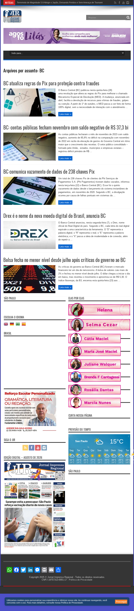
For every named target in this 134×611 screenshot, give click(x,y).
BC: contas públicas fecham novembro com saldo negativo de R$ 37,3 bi (65, 127)
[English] (7, 325)
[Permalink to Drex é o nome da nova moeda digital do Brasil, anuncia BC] (29, 248)
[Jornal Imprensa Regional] (12, 20)
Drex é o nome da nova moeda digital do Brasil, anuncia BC (54, 215)
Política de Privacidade (80, 579)
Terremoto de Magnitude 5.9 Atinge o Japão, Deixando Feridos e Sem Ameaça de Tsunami (60, 2)
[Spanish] (25, 325)
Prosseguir (121, 601)
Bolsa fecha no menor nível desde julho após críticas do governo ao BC (64, 259)
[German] (13, 325)
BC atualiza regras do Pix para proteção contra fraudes (51, 83)
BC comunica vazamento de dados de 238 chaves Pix (49, 171)
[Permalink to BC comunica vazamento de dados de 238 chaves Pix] (29, 204)
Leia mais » (65, 114)
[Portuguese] (19, 325)
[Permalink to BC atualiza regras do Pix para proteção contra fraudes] (29, 115)
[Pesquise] (128, 17)
